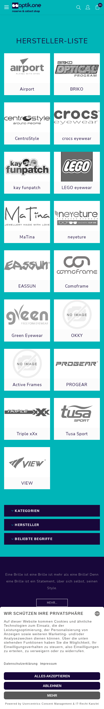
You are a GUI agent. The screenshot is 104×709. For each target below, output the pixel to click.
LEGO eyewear (77, 188)
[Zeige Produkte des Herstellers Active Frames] (27, 364)
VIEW (27, 483)
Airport (27, 89)
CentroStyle (27, 138)
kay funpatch (27, 188)
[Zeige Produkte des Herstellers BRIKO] (77, 68)
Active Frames (27, 385)
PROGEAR (76, 385)
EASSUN (27, 286)
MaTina (27, 237)
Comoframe (77, 286)
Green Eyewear (27, 335)
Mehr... (52, 603)
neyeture (77, 237)
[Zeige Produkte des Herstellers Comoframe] (77, 265)
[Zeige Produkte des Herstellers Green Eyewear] (27, 314)
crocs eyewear (76, 138)
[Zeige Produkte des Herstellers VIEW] (27, 462)
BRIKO (76, 89)
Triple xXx (27, 434)
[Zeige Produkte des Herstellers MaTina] (27, 216)
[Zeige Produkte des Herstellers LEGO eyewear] (77, 167)
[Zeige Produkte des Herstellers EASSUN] (27, 265)
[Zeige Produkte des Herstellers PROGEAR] (77, 364)
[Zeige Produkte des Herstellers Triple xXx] (27, 413)
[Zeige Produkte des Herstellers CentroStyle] (27, 117)
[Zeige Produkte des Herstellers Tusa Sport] (77, 413)
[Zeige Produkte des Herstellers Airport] (27, 68)
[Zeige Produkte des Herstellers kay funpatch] (27, 167)
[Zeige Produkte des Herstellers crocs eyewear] (77, 117)
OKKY (77, 335)
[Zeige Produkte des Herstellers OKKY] (77, 314)
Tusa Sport (77, 434)
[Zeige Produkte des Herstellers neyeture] (77, 216)
